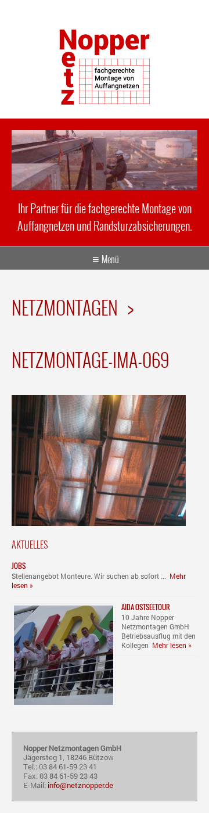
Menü (110, 259)
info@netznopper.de (80, 785)
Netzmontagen (65, 307)
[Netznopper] (104, 101)
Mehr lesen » (172, 645)
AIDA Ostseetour (145, 607)
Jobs (19, 566)
